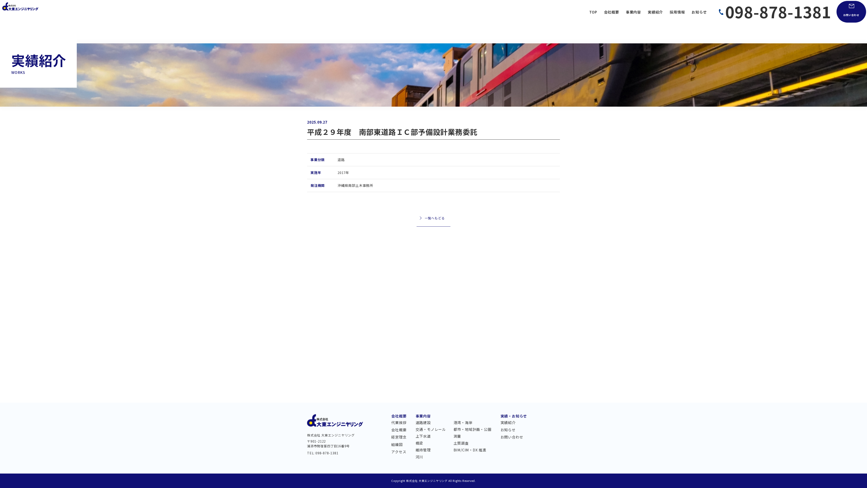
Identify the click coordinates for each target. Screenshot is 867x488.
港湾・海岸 (463, 423)
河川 (419, 457)
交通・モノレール (431, 429)
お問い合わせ (851, 15)
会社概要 (611, 12)
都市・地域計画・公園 (473, 429)
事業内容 (633, 12)
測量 (457, 436)
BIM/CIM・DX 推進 (470, 450)
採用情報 (677, 12)
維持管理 (423, 450)
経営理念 (398, 437)
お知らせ (699, 12)
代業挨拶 (398, 423)
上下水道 (423, 436)
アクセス (398, 452)
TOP (593, 12)
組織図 (397, 445)
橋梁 (419, 443)
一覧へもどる (435, 218)
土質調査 (461, 443)
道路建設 (423, 423)
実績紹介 (655, 12)
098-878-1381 (778, 11)
